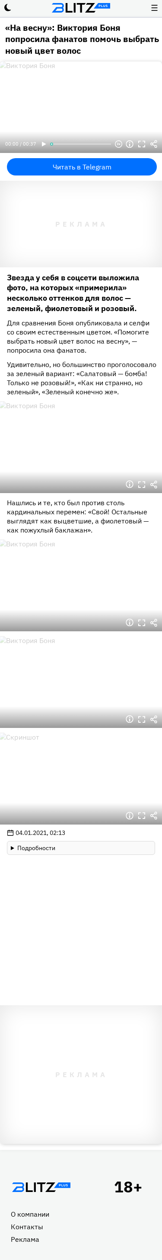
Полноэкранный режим (142, 144)
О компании (30, 1214)
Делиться (154, 144)
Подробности (36, 848)
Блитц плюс (81, 8)
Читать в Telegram (82, 166)
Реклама (25, 1239)
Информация (130, 144)
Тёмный (8, 8)
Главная (41, 1187)
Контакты (27, 1226)
